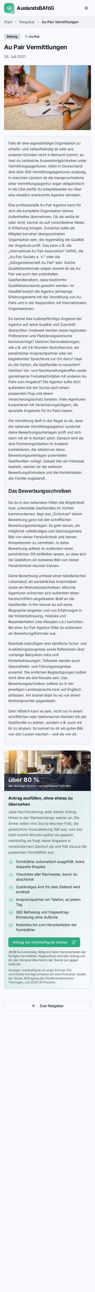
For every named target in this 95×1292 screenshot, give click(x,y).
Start (8, 22)
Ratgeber (27, 22)
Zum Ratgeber (52, 1006)
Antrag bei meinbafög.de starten (40, 942)
